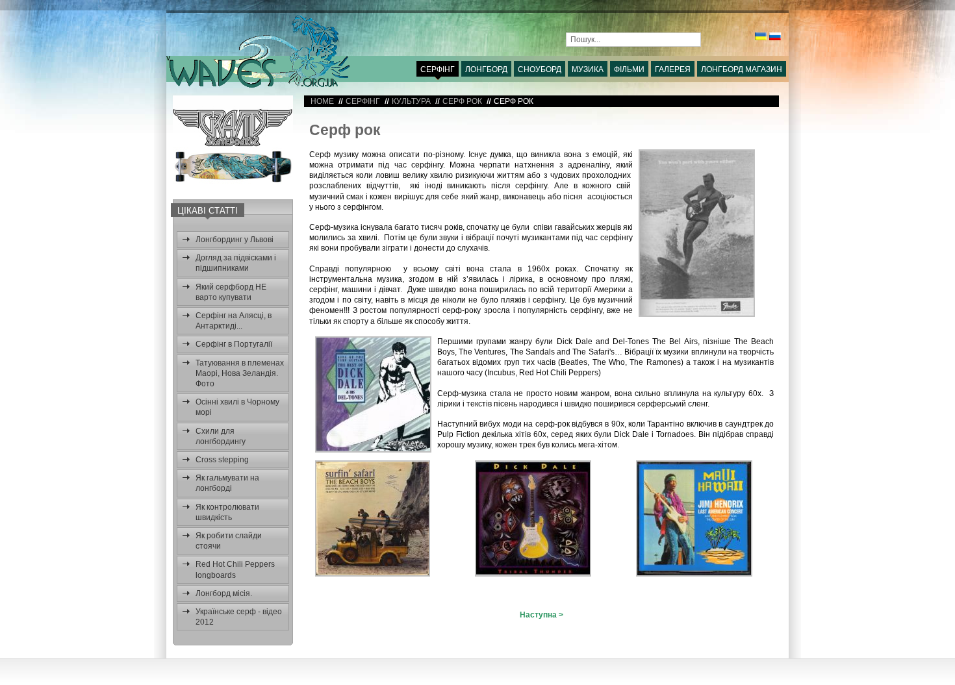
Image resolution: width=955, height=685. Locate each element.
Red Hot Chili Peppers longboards (235, 569)
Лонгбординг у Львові (235, 239)
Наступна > (541, 614)
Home (322, 101)
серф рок (462, 101)
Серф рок (345, 129)
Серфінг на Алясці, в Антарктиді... (234, 320)
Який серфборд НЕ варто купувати (231, 292)
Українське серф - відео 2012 (239, 617)
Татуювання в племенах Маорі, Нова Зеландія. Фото (240, 373)
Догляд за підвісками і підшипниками (236, 263)
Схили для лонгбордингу (221, 436)
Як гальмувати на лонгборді (227, 483)
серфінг (363, 101)
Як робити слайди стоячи (229, 541)
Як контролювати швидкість (227, 512)
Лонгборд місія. (224, 593)
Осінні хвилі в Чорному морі (237, 407)
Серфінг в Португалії (234, 344)
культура (411, 101)
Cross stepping (222, 459)
